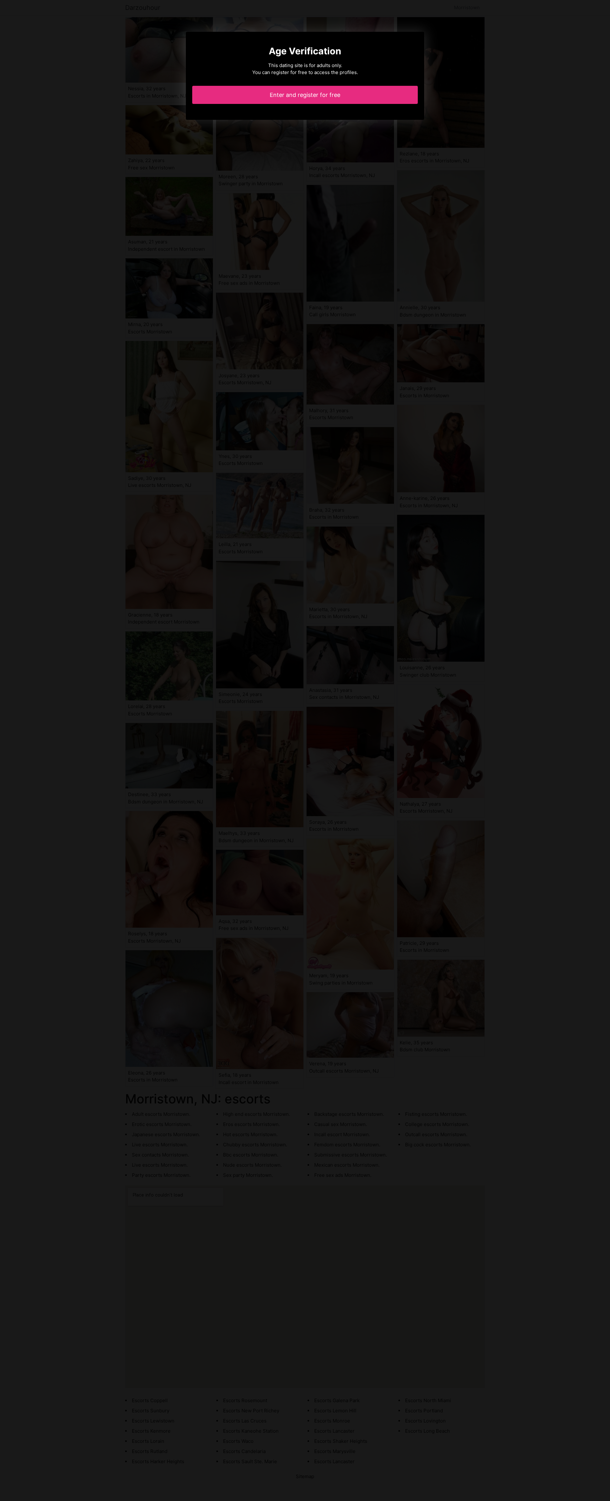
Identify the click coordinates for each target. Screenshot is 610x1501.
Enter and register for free (305, 95)
